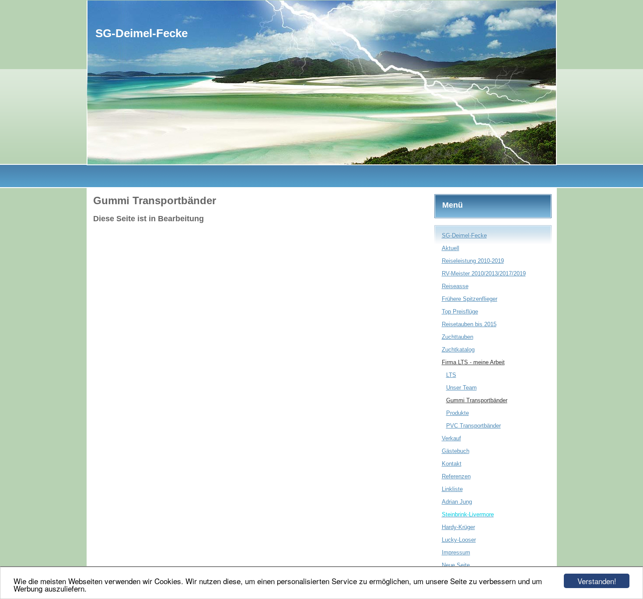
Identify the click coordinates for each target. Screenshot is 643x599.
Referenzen (456, 476)
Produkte (457, 413)
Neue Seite (456, 565)
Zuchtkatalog (458, 349)
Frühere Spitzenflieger (469, 299)
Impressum (456, 552)
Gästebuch (455, 451)
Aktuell (450, 248)
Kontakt (451, 463)
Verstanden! (596, 580)
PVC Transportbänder (473, 425)
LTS (451, 375)
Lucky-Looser (459, 539)
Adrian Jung (457, 501)
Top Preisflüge (460, 311)
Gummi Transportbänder (476, 400)
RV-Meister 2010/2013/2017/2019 (484, 273)
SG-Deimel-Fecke (464, 235)
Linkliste (452, 489)
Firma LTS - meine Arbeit (473, 362)
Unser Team (461, 387)
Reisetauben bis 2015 (469, 324)
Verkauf (451, 438)
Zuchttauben (457, 337)
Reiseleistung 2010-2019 (473, 261)
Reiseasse (455, 286)
